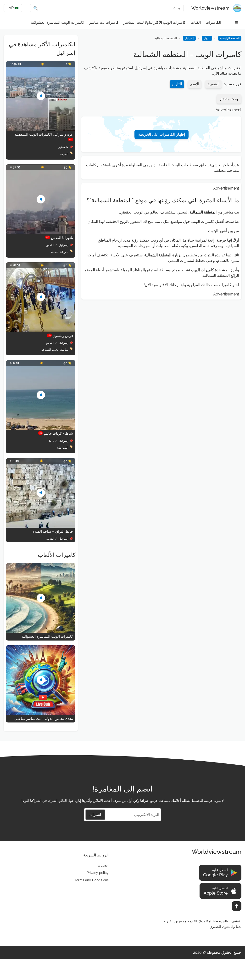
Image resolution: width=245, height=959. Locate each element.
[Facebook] (236, 906)
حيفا (51, 441)
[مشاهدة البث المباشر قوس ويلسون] (40, 330)
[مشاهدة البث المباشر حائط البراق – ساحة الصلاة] (40, 526)
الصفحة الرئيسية (229, 38)
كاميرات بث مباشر (104, 22)
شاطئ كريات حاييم (56, 433)
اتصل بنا (103, 865)
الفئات (196, 22)
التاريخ (177, 84)
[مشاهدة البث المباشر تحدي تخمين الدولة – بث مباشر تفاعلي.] (40, 713)
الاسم (194, 84)
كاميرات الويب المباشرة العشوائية (57, 22)
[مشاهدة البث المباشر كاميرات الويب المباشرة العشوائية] (40, 631)
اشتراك (95, 814)
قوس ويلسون (60, 336)
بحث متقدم (229, 99)
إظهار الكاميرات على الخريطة (161, 134)
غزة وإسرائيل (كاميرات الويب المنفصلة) (43, 136)
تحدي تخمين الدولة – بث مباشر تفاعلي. (43, 718)
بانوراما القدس (59, 238)
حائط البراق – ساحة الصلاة (53, 531)
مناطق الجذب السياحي (54, 349)
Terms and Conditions (92, 880)
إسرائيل (189, 38)
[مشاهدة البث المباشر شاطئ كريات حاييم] (40, 428)
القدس (50, 245)
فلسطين (63, 147)
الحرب (64, 154)
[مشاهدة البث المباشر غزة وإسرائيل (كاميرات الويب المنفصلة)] (40, 129)
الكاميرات (213, 22)
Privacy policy (98, 873)
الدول (207, 38)
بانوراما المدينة (59, 252)
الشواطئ (62, 447)
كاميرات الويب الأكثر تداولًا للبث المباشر (154, 22)
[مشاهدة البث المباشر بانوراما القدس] (40, 232)
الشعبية (213, 84)
